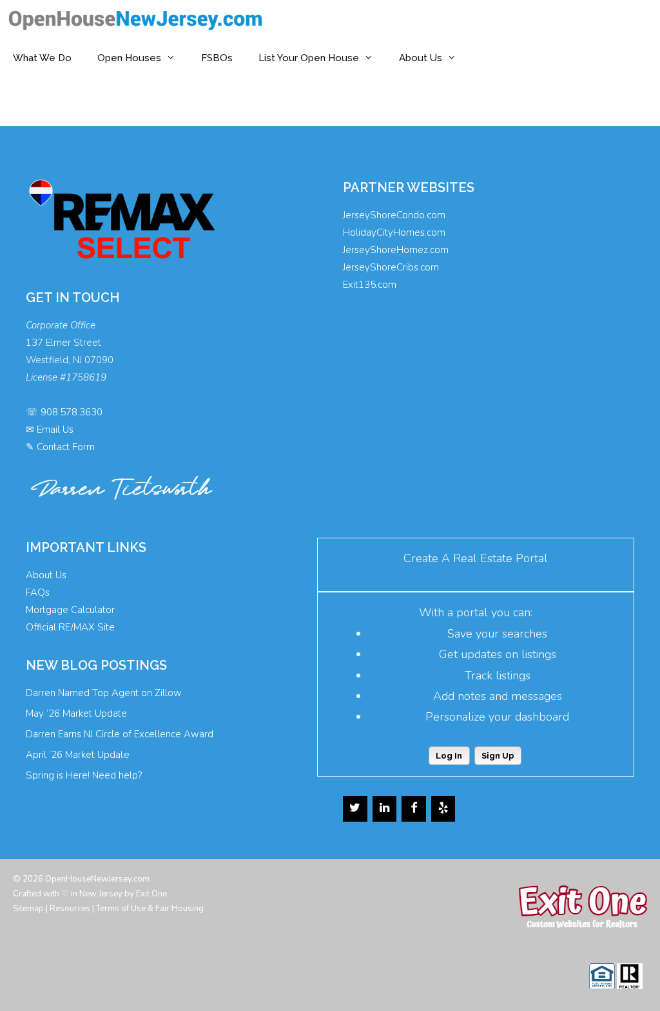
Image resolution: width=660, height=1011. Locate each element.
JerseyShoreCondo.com (394, 215)
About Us (420, 58)
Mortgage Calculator (70, 609)
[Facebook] (414, 809)
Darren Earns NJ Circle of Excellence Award (119, 734)
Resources (70, 908)
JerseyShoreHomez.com (396, 249)
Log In (449, 756)
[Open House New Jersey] (138, 19)
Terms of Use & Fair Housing (150, 908)
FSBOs (217, 58)
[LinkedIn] (385, 809)
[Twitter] (355, 809)
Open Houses (129, 58)
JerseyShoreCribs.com (391, 267)
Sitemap (28, 908)
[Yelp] (443, 809)
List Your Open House (308, 58)
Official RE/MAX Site (70, 627)
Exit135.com (369, 284)
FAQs (38, 592)
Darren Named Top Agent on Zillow (104, 692)
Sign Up (497, 756)
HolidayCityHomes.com (394, 232)
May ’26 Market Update (76, 713)
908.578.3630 (71, 412)
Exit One (151, 894)
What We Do (42, 58)
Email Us (55, 429)
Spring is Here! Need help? (84, 775)
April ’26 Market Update (78, 754)
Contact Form (66, 446)
